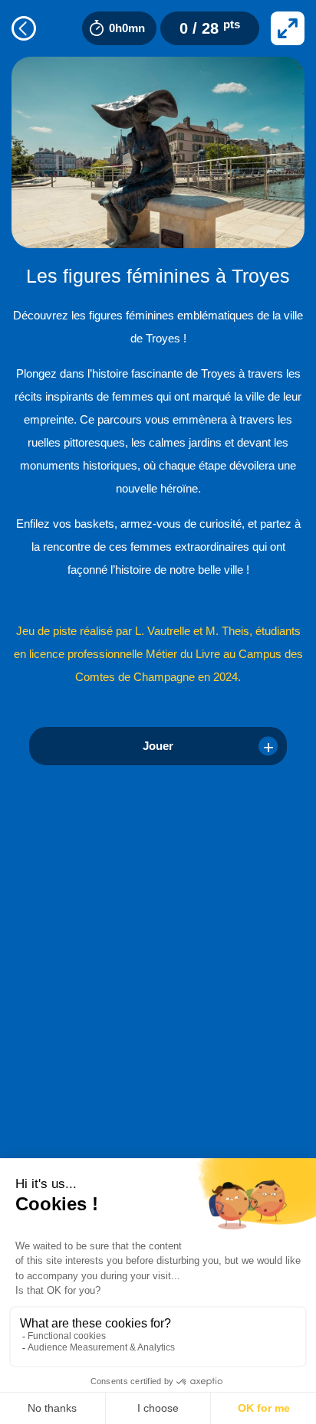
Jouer (158, 745)
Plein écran (287, 28)
